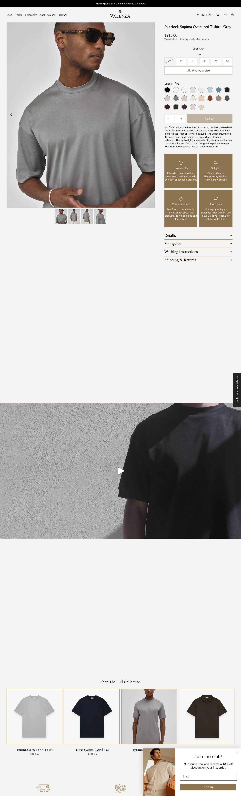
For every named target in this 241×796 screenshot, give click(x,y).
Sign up (208, 787)
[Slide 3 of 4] (87, 216)
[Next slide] (151, 115)
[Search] (218, 15)
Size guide (172, 243)
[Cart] (232, 15)
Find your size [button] (201, 70)
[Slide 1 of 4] (61, 216)
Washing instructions (181, 252)
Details (170, 235)
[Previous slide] (10, 115)
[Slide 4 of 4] (100, 216)
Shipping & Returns (180, 260)
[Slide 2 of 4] (74, 216)
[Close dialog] (236, 752)
